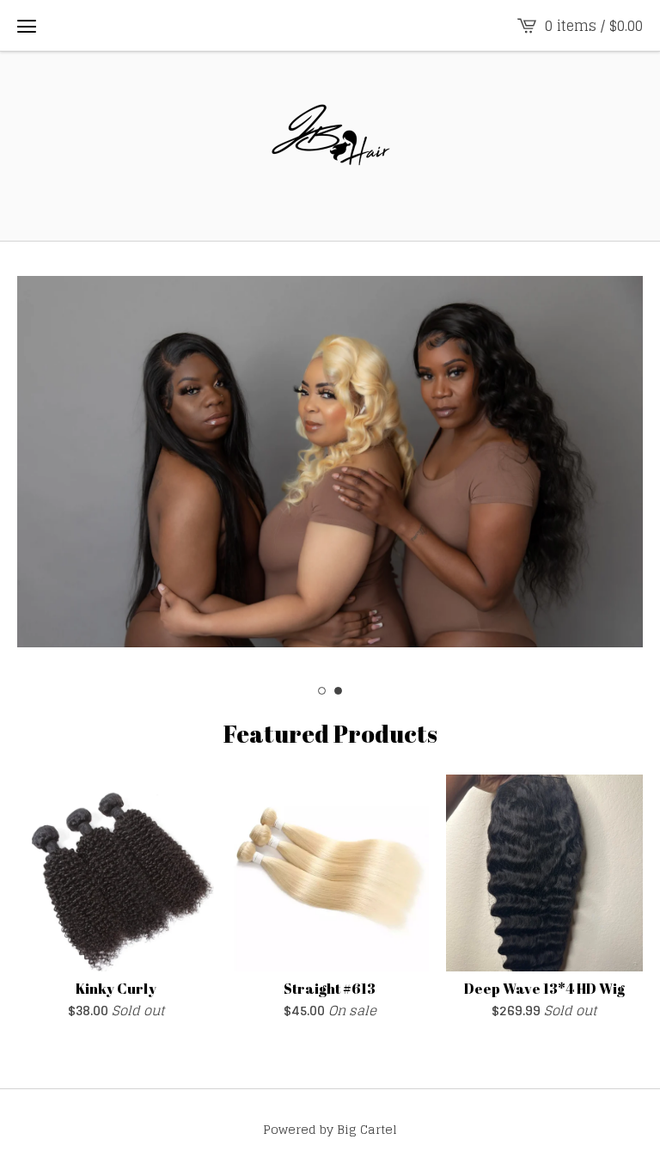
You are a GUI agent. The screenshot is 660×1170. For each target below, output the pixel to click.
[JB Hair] (330, 146)
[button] (26, 26)
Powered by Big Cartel (330, 1129)
